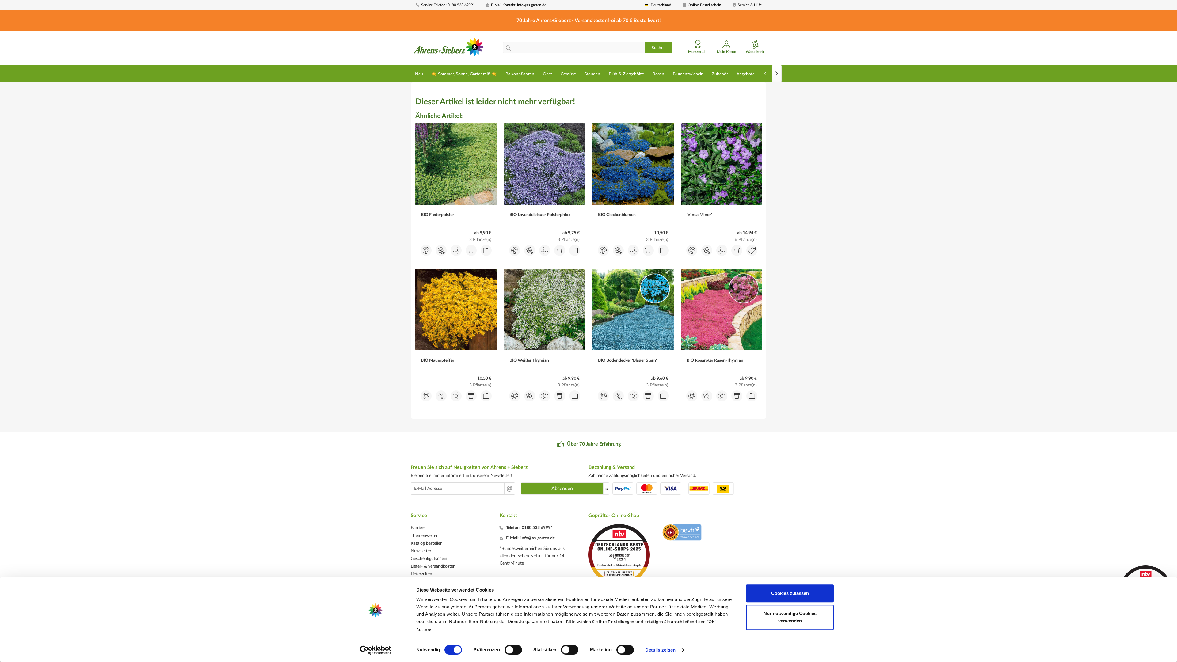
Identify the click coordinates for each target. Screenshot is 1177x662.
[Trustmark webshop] (682, 533)
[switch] (513, 650)
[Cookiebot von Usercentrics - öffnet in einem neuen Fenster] (375, 650)
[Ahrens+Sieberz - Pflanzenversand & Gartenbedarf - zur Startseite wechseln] (449, 49)
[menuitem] (449, 5)
